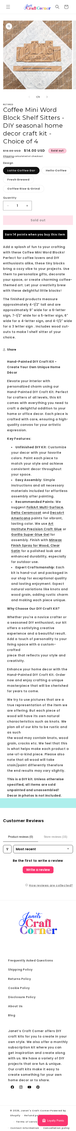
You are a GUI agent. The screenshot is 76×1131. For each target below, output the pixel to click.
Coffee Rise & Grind (25, 189)
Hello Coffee (58, 171)
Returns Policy (19, 979)
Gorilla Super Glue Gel (30, 534)
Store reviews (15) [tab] (55, 836)
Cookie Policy (19, 988)
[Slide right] (47, 96)
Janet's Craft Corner (35, 1110)
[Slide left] (29, 96)
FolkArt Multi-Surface (45, 507)
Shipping (8, 156)
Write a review (38, 869)
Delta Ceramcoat (26, 513)
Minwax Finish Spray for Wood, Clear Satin (36, 545)
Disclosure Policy (21, 997)
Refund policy (33, 1115)
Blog (11, 1015)
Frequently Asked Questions (30, 960)
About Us (15, 1006)
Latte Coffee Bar (23, 171)
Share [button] (11, 350)
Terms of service (27, 1121)
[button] (8, 6)
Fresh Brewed (20, 180)
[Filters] (7, 849)
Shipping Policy (20, 970)
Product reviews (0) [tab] (20, 836)
